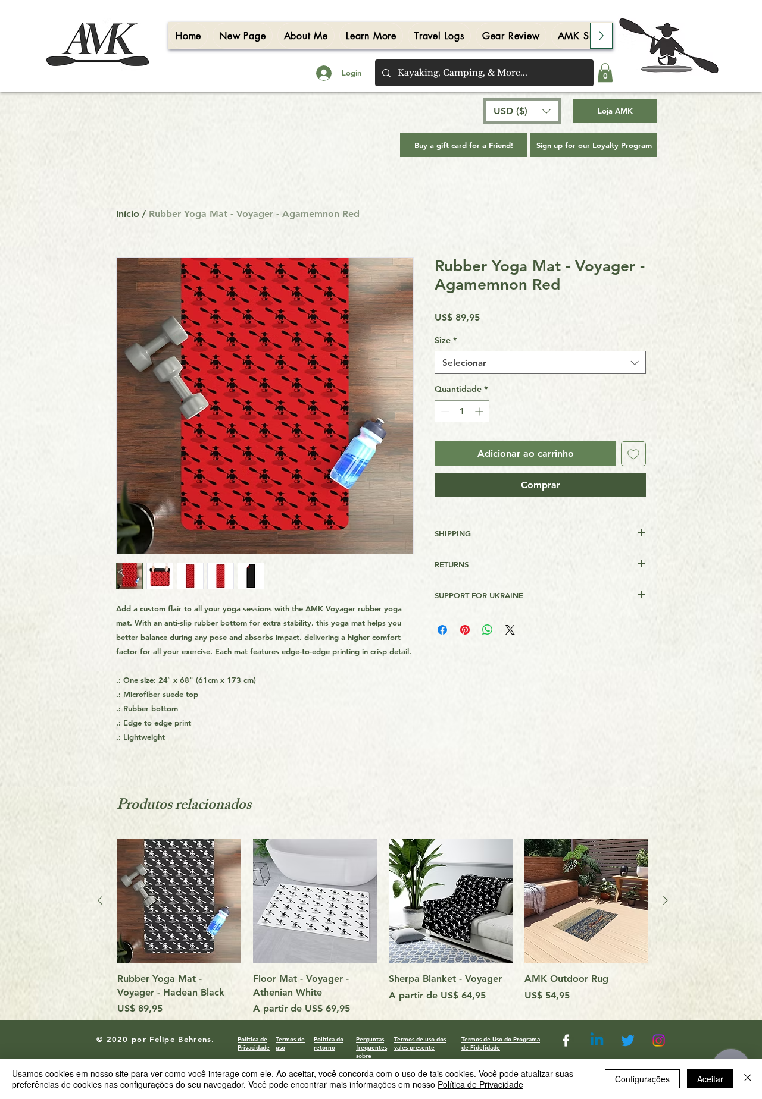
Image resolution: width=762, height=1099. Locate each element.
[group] (383, 927)
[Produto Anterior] (100, 900)
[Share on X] (510, 630)
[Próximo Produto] (665, 900)
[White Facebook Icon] (566, 1040)
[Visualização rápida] (179, 901)
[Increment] (480, 411)
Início (127, 213)
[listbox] (522, 111)
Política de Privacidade (480, 1084)
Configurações (642, 1079)
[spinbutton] (462, 411)
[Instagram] (659, 1040)
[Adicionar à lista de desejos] (633, 453)
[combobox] (540, 362)
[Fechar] (748, 1078)
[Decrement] (443, 411)
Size (446, 340)
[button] (605, 72)
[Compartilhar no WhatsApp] (487, 630)
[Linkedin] (597, 1040)
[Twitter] (628, 1040)
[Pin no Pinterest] (465, 630)
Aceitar (710, 1079)
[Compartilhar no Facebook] (442, 630)
